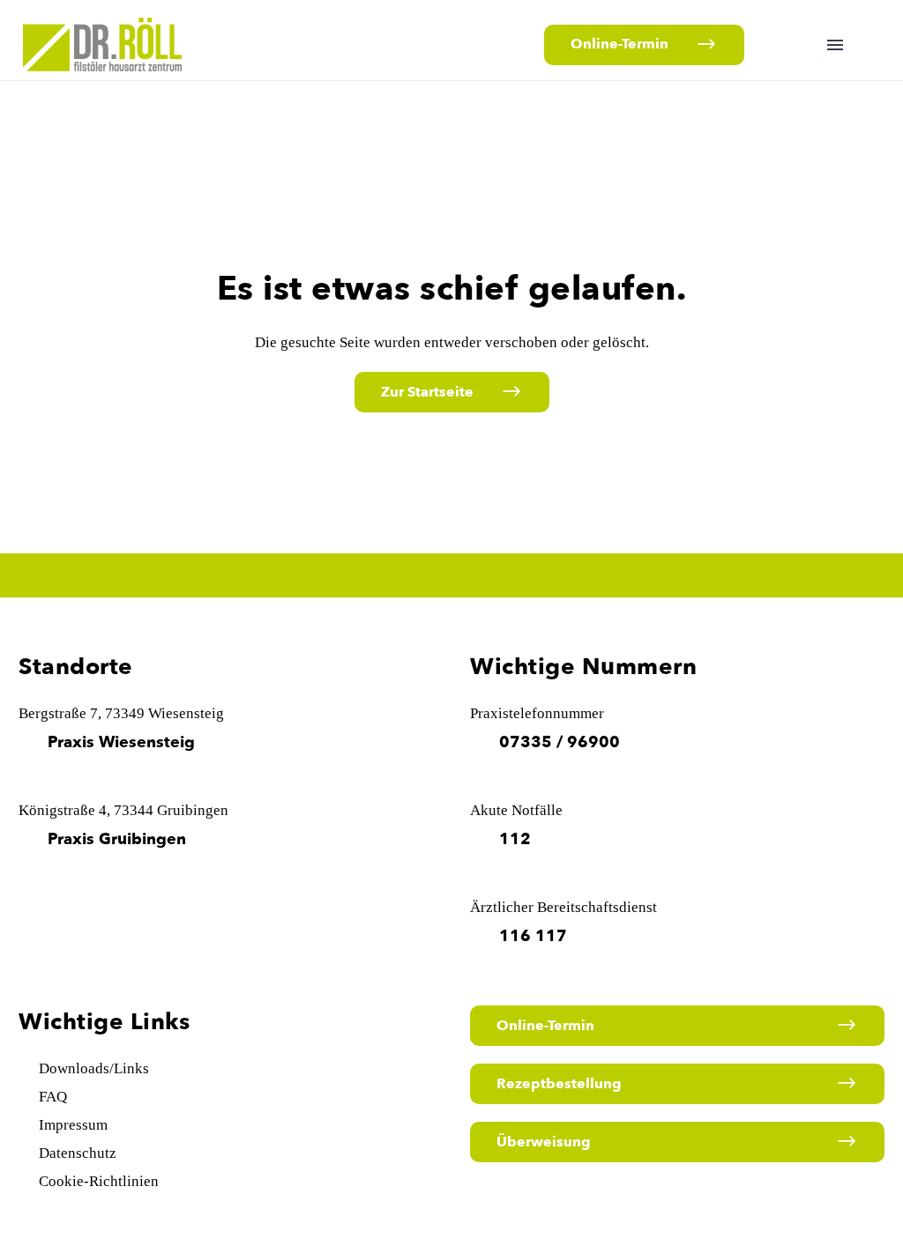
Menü (835, 45)
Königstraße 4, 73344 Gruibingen (123, 810)
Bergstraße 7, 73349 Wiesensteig (121, 713)
